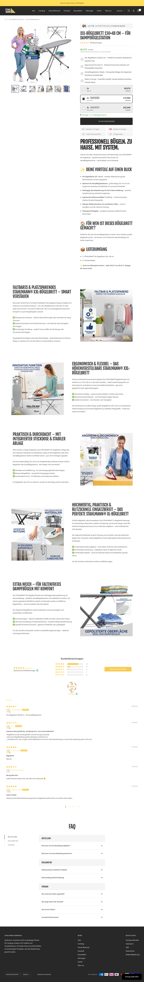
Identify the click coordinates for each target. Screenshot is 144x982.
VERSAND (11, 845)
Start (5, 19)
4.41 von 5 (28, 668)
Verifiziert (71, 694)
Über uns (108, 11)
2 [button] (69, 807)
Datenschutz (130, 951)
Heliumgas (89, 11)
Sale (33, 11)
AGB (127, 947)
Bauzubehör (78, 11)
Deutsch (119, 11)
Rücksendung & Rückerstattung (53, 877)
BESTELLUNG (12, 837)
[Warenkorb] (138, 11)
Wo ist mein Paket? (48, 909)
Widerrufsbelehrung (133, 954)
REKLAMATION (13, 841)
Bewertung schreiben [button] (118, 669)
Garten (99, 11)
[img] (11, 706)
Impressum (129, 944)
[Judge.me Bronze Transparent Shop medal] (72, 686)
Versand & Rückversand (50, 917)
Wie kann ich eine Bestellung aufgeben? (56, 846)
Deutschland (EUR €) (12, 974)
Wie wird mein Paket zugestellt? (53, 894)
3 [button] (72, 807)
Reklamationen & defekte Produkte (54, 870)
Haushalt (67, 11)
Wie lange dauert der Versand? (52, 902)
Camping (42, 11)
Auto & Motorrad (54, 11)
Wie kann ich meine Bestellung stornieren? (57, 853)
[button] (106, 89)
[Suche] (129, 11)
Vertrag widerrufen (132, 940)
